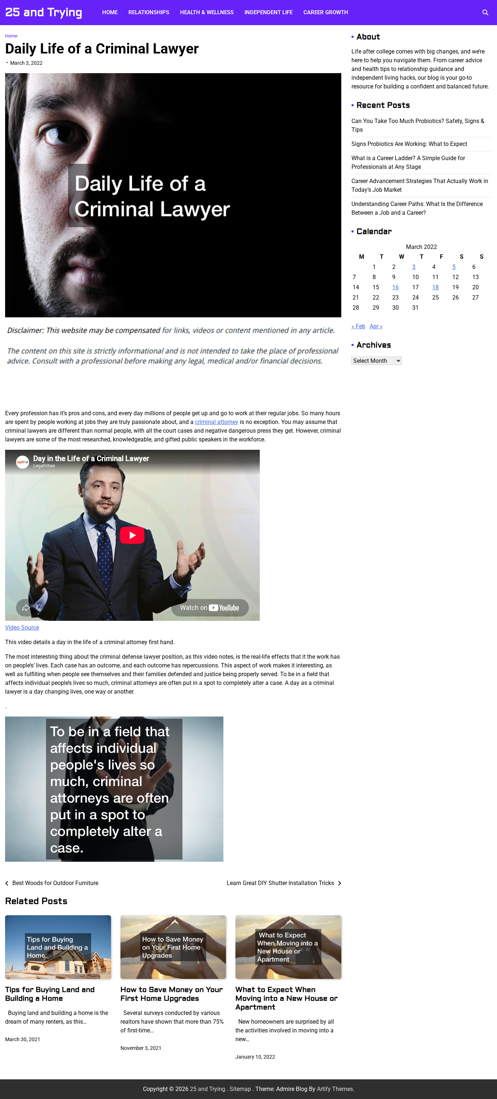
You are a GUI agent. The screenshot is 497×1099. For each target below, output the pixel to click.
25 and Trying (43, 12)
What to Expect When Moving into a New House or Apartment (286, 998)
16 (395, 287)
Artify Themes (335, 1089)
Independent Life (268, 12)
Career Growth (325, 12)
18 (435, 287)
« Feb (358, 326)
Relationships (148, 12)
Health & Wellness (207, 12)
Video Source (22, 627)
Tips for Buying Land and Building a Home (50, 994)
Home (110, 12)
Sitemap (240, 1089)
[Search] (485, 12)
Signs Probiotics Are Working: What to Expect (409, 143)
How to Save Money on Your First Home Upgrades (171, 994)
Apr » (376, 326)
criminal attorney (216, 421)
